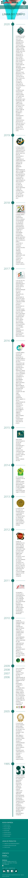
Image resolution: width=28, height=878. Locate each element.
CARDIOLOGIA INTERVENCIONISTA (11, 843)
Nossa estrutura (7, 834)
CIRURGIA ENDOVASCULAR (10, 845)
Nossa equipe (7, 836)
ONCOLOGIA (7, 847)
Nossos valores (7, 832)
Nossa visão (6, 830)
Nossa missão (7, 828)
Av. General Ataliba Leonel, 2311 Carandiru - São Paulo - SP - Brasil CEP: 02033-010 (9, 862)
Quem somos (7, 825)
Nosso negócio (7, 826)
